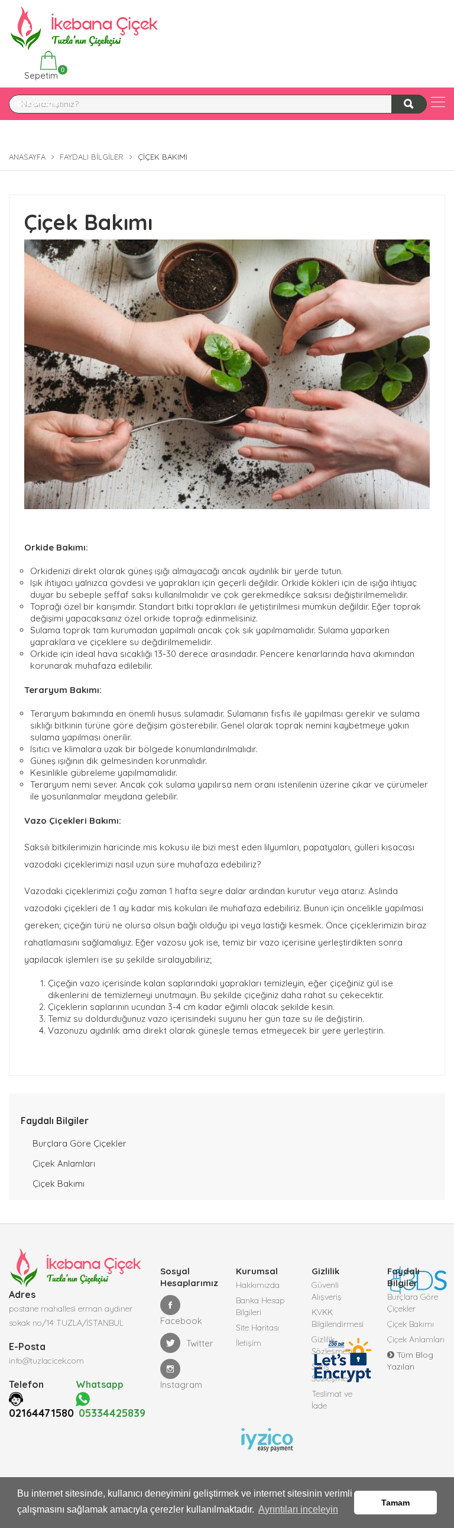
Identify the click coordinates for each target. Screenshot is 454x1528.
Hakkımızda (258, 1285)
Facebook (181, 1320)
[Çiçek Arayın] (438, 102)
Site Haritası (257, 1327)
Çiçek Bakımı (59, 1183)
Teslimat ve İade (332, 1399)
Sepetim (40, 73)
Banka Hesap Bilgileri (260, 1306)
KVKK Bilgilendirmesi (338, 1318)
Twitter (199, 1343)
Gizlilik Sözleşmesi (332, 1345)
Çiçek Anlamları (64, 1163)
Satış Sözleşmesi (332, 1372)
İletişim (248, 1343)
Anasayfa (27, 156)
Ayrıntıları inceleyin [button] (298, 1509)
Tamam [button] (395, 1502)
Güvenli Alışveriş (327, 1291)
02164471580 (41, 1413)
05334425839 (110, 1413)
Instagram (181, 1384)
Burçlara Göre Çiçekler (80, 1143)
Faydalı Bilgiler (92, 156)
